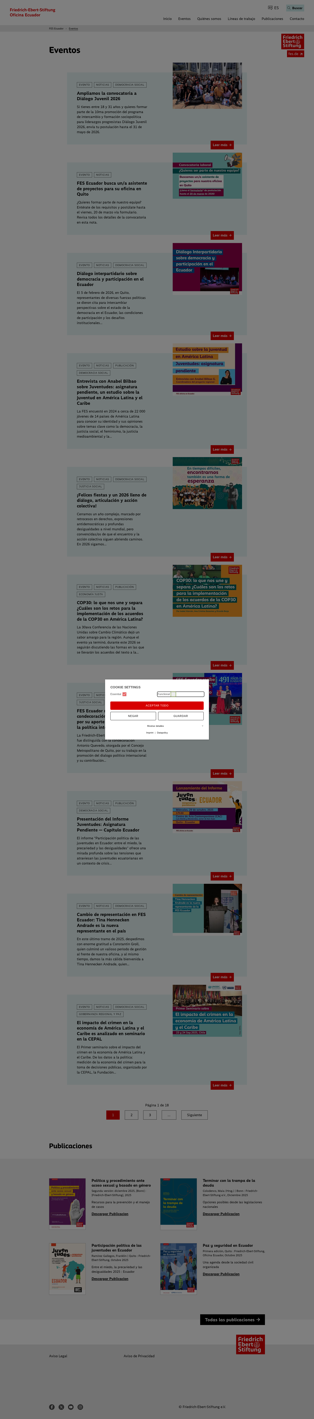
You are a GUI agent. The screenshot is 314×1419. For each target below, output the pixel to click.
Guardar (181, 716)
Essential (115, 694)
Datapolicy (162, 732)
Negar (133, 716)
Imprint (149, 732)
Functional (164, 694)
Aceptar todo (157, 705)
